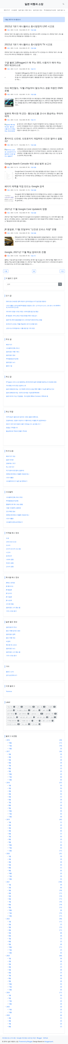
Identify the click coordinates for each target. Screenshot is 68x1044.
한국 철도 (36, 724)
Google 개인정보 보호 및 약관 (26, 1038)
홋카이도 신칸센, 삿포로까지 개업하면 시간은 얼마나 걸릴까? (33, 140)
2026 (8, 1015)
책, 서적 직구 (10, 467)
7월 (10, 766)
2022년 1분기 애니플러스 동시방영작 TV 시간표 (28, 44)
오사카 (8, 545)
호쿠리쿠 (9, 556)
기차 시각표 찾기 (11, 611)
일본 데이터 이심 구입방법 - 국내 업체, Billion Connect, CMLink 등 (27, 396)
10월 (10, 743)
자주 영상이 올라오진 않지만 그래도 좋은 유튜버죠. (22, 417)
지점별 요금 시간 (27, 720)
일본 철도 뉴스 (62, 10)
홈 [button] (34, 271)
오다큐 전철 (10, 604)
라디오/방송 (30, 707)
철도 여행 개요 (10, 638)
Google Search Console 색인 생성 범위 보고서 (28, 163)
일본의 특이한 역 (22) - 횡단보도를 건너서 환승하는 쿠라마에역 (34, 115)
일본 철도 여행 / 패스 (25, 10)
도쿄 (7, 538)
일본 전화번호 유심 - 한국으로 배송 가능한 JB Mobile (22, 393)
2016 (8, 740)
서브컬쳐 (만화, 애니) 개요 (14, 497)
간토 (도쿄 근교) (11, 542)
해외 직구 (7, 10)
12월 (10, 749)
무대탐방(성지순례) (50, 10)
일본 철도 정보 (37, 10)
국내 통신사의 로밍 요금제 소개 (16, 386)
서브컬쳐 (14, 10)
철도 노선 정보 (48, 720)
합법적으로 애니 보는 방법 (14, 504)
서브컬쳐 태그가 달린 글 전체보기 (16, 481)
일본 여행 (47, 710)
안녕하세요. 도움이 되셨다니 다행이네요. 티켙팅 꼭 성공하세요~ (26, 420)
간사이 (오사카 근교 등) (13, 549)
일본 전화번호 (24, 713)
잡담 (54, 717)
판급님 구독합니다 (12, 428)
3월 (10, 754)
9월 (10, 771)
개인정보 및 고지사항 (9, 1038)
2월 (10, 788)
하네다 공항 (10, 563)
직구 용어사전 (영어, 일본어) (15, 470)
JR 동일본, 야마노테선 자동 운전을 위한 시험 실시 (21, 316)
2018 (8, 783)
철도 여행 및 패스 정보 (13, 631)
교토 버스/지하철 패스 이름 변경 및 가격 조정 (20, 328)
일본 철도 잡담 (43, 717)
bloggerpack (49, 1041)
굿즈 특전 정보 (10, 511)
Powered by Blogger (25, 1041)
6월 (10, 763)
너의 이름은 (10, 478)
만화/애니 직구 (10, 463)
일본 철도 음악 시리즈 (28, 717)
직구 (38, 720)
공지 (20, 707)
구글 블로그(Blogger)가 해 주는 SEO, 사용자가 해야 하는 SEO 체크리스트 (33, 64)
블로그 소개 (10, 672)
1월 (10, 785)
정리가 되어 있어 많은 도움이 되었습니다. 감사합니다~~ (23, 424)
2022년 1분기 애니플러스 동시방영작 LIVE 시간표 (29, 26)
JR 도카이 (9, 593)
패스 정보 (26, 724)
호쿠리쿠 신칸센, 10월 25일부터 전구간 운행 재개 (21, 324)
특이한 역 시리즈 (11, 645)
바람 (8, 30)
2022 (8, 919)
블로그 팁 (9, 366)
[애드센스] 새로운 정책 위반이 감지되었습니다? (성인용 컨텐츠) (26, 301)
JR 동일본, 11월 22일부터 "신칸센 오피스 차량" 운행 (30, 229)
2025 (8, 1007)
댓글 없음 (33, 30)
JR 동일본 (9, 590)
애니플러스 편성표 (24, 710)
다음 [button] (5, 271)
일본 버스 (36, 710)
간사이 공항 (10, 567)
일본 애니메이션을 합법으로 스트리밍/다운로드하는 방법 (24, 320)
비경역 (8, 641)
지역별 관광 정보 (13, 720)
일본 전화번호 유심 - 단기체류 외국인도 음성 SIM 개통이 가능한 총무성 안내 (30, 389)
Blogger (39, 1038)
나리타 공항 (10, 559)
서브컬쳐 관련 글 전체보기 (14, 522)
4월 (10, 757)
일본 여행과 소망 (34, 4)
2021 (8, 882)
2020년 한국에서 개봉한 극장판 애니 (17, 474)
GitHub (45, 1038)
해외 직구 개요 (10, 456)
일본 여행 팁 (12, 713)
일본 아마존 (10, 460)
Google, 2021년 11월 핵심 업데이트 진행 (25, 252)
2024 (8, 992)
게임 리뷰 (11, 707)
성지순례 (11, 710)
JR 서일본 (9, 597)
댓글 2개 (33, 120)
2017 (8, 751)
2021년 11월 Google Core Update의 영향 (26, 209)
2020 (8, 853)
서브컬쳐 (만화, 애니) (12, 348)
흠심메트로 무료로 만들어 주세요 (16, 431)
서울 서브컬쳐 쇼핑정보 (13, 508)
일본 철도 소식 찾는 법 (13, 607)
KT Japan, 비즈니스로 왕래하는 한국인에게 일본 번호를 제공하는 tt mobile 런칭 (31, 382)
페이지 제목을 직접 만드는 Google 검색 (24, 186)
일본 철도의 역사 (11, 627)
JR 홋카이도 (9, 586)
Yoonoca (9, 691)
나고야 (8, 552)
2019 (8, 819)
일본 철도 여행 (51, 713)
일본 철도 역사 (13, 717)
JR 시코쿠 (9, 600)
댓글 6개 (33, 69)
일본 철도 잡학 (10, 634)
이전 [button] (62, 271)
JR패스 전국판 (10, 583)
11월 (10, 746)
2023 (8, 956)
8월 (10, 768)
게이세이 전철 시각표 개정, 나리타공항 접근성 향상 (22, 311)
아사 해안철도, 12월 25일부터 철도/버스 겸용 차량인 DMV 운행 (34, 89)
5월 (10, 760)
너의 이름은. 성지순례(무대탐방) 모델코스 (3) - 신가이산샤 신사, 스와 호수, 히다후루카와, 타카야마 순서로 (33, 306)
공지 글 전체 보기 (11, 675)
